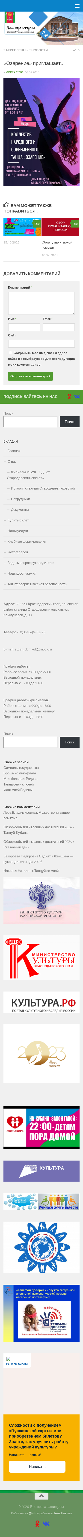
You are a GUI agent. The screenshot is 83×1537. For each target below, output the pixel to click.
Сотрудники (20, 499)
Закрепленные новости (25, 50)
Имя (12, 319)
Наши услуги (18, 531)
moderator (14, 72)
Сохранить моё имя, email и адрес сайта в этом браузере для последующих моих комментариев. (41, 359)
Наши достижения (22, 573)
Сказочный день (16, 847)
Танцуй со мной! (46, 871)
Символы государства (21, 768)
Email (48, 319)
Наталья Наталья (17, 871)
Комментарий (20, 288)
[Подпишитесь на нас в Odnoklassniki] (69, 396)
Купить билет (18, 520)
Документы (20, 510)
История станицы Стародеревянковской (43, 488)
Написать (37, 1467)
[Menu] (77, 6)
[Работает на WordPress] (30, 1513)
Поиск (8, 413)
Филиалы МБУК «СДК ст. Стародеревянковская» (28, 475)
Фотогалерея (18, 552)
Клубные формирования (27, 541)
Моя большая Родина (20, 779)
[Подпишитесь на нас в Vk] (77, 396)
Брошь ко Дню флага (19, 773)
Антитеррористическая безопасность (37, 584)
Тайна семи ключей (18, 784)
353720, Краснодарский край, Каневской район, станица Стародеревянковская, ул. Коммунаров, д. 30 (41, 609)
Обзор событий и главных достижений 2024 (37, 827)
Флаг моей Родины (18, 790)
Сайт (12, 335)
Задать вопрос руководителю (31, 563)
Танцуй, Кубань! (16, 833)
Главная (14, 451)
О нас (12, 461)
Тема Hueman (62, 1513)
